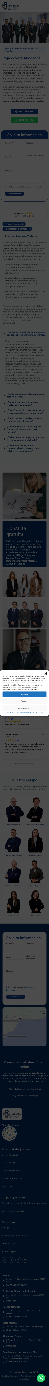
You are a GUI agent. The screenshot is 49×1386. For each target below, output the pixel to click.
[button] (45, 673)
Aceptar (24, 694)
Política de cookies (12, 712)
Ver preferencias (24, 708)
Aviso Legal (39, 712)
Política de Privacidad (27, 712)
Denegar (24, 701)
